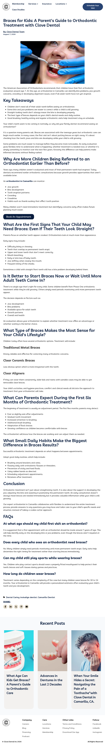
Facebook (97, 724)
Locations (60, 3)
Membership (18, 3)
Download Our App (71, 732)
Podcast (26, 736)
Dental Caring (12, 597)
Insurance (47, 3)
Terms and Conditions (72, 724)
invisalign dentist (28, 597)
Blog (24, 728)
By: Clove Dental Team (14, 31)
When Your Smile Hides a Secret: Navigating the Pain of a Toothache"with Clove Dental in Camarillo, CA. (86, 688)
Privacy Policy (68, 728)
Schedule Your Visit (93, 6)
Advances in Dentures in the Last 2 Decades (51, 680)
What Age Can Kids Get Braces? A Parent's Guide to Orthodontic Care (18, 684)
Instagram (97, 732)
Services (32, 3)
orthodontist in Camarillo (19, 181)
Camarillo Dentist (46, 597)
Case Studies (18, 9)
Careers (25, 724)
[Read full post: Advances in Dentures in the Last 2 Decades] (52, 670)
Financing (26, 732)
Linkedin (96, 728)
